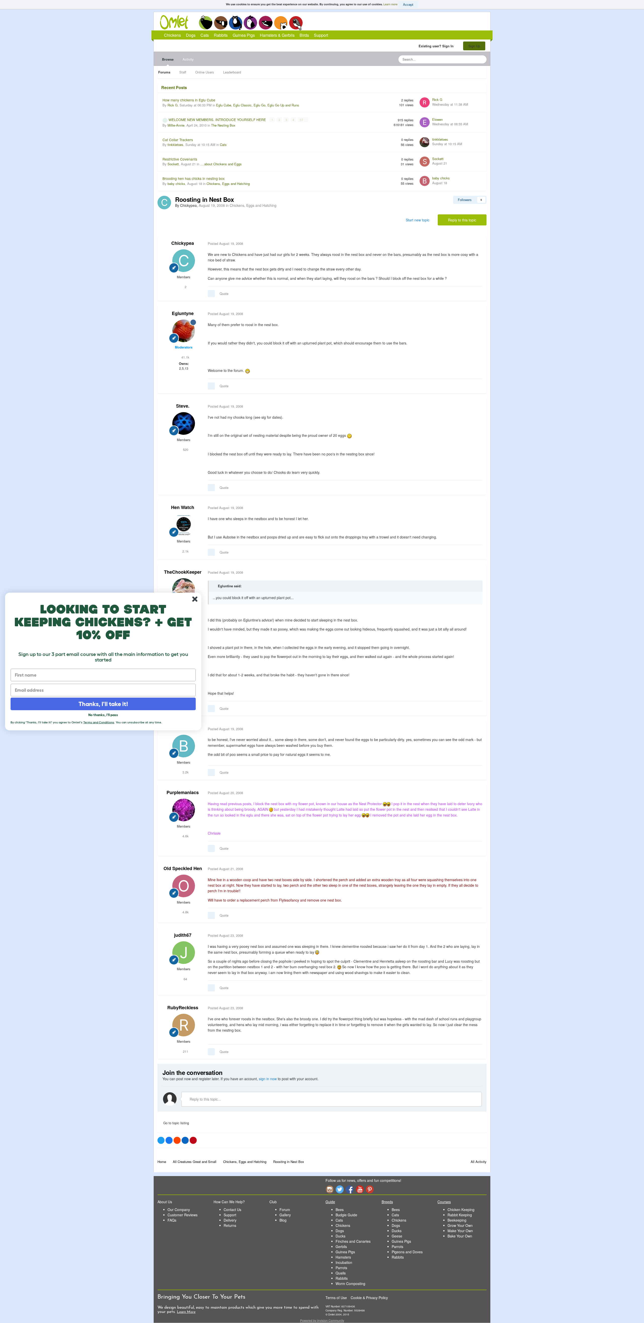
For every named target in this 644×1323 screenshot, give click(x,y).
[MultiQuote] (211, 293)
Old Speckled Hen (183, 868)
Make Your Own (460, 1230)
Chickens (205, 22)
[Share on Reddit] (177, 1140)
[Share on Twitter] (161, 1140)
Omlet (176, 22)
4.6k (185, 836)
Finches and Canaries (353, 1241)
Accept (408, 4)
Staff (182, 72)
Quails (341, 1272)
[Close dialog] (194, 599)
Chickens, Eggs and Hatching (228, 183)
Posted (225, 243)
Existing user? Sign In (437, 46)
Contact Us (232, 1209)
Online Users (204, 72)
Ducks (340, 1235)
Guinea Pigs (266, 22)
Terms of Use (336, 1297)
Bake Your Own (460, 1235)
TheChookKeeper (183, 572)
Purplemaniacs (183, 792)
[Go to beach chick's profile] (183, 746)
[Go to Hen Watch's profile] (183, 525)
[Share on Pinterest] (193, 1140)
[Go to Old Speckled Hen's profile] (183, 886)
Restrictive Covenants (180, 159)
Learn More (186, 1312)
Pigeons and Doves (407, 1251)
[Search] (481, 59)
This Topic (462, 59)
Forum (284, 1209)
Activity (188, 59)
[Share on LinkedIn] (185, 1140)
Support (321, 35)
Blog (283, 1220)
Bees (340, 1209)
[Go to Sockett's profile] (425, 162)
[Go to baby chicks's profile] (425, 181)
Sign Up (474, 46)
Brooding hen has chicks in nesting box (194, 178)
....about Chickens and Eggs (221, 164)
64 (185, 979)
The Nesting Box (223, 125)
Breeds (387, 1201)
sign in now (268, 1078)
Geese (397, 1235)
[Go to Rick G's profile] (425, 102)
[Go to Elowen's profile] (425, 122)
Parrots (341, 1267)
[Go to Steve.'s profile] (183, 423)
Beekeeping (457, 1220)
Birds (296, 22)
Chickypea (182, 243)
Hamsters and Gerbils (281, 22)
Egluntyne (183, 313)
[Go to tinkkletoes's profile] (425, 142)
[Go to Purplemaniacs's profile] (183, 810)
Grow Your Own (460, 1225)
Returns (230, 1225)
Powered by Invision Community (322, 1320)
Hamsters (343, 1257)
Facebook (350, 1189)
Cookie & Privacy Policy (369, 1297)
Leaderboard (232, 72)
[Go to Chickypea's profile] (164, 202)
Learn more (390, 4)
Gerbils (341, 1246)
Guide (330, 1201)
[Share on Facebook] (169, 1140)
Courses (444, 1201)
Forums (164, 72)
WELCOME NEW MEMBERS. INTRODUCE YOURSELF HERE (218, 119)
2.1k (185, 551)
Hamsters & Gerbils (277, 35)
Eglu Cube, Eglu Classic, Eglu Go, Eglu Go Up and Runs (257, 105)
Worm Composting (350, 1283)
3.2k (185, 772)
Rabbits (250, 22)
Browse (168, 59)
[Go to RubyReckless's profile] (183, 1025)
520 (185, 449)
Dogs (220, 22)
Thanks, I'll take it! (103, 704)
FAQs (172, 1220)
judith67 (182, 935)
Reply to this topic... (205, 1099)
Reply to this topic (462, 219)
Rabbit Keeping (460, 1214)
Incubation (344, 1262)
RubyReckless (182, 1007)
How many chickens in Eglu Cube (189, 99)
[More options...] (477, 244)
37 (302, 120)
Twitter (340, 1189)
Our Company (179, 1209)
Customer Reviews (182, 1214)
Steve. (182, 406)
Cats (235, 22)
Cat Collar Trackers (178, 139)
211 (185, 1051)
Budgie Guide (346, 1214)
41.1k (184, 357)
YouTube (360, 1189)
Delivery (230, 1220)
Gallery (285, 1214)
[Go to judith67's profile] (183, 952)
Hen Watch (182, 507)
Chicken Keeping (461, 1209)
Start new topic (417, 219)
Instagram (330, 1189)
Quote (224, 293)
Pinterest (370, 1189)
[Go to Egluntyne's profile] (183, 331)
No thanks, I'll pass (103, 715)
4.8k (185, 912)
